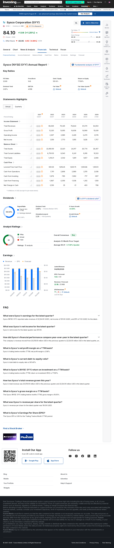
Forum (63, 49)
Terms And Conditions (78, 543)
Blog (5, 474)
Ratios (56, 55)
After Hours (10, 41)
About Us (64, 474)
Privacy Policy (94, 543)
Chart (15, 49)
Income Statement (24, 55)
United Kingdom (38, 9)
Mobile (6, 479)
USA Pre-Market (108, 9)
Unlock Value (93, 32)
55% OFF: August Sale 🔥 (75, 2)
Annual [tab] (7, 107)
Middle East (88, 9)
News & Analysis (27, 49)
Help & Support (66, 483)
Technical (53, 49)
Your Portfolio (9, 483)
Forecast (81, 55)
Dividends (64, 55)
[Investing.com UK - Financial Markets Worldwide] (12, 2)
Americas (71, 9)
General (6, 49)
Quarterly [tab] (18, 107)
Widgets (7, 488)
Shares (7, 9)
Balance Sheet (37, 55)
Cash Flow (48, 55)
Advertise (64, 479)
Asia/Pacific (97, 9)
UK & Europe (79, 9)
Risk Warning (106, 543)
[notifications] (105, 2)
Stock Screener (17, 9)
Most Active (27, 9)
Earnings (73, 55)
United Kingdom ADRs (51, 9)
